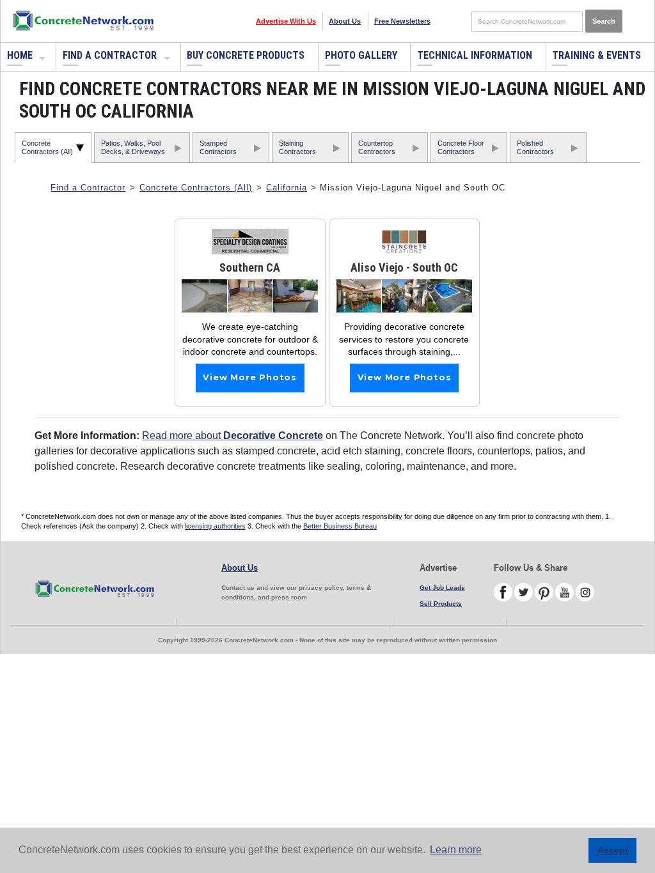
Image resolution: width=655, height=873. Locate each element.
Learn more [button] (456, 849)
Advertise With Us (286, 21)
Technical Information (474, 55)
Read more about (232, 435)
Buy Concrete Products (245, 55)
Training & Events (596, 55)
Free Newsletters (402, 21)
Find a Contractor (110, 55)
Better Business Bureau (340, 526)
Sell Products (441, 603)
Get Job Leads (442, 587)
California (286, 187)
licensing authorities (215, 526)
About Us (345, 21)
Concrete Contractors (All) (47, 147)
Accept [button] (612, 850)
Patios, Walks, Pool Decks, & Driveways (133, 147)
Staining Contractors (297, 147)
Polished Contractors (535, 147)
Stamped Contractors (218, 147)
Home (20, 55)
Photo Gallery (361, 55)
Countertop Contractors (376, 147)
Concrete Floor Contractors (461, 147)
